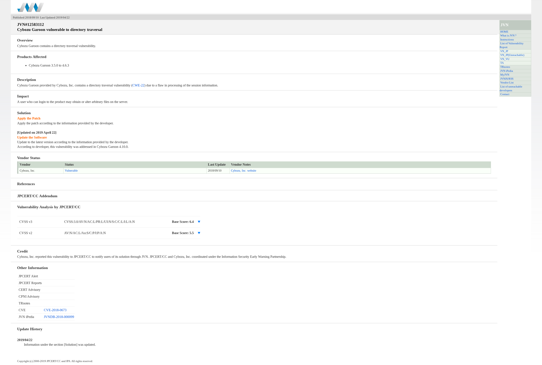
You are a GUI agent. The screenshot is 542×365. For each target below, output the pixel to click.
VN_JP (504, 51)
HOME (504, 31)
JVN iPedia (506, 70)
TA (502, 62)
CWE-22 (138, 85)
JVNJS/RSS (506, 78)
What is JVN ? (508, 35)
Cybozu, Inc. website (243, 170)
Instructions (507, 39)
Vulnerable (71, 170)
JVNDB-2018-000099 (59, 317)
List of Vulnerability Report (512, 45)
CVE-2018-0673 (55, 310)
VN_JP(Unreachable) (512, 55)
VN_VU (504, 59)
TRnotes (505, 66)
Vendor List (507, 82)
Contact (504, 94)
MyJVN (504, 74)
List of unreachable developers (511, 88)
